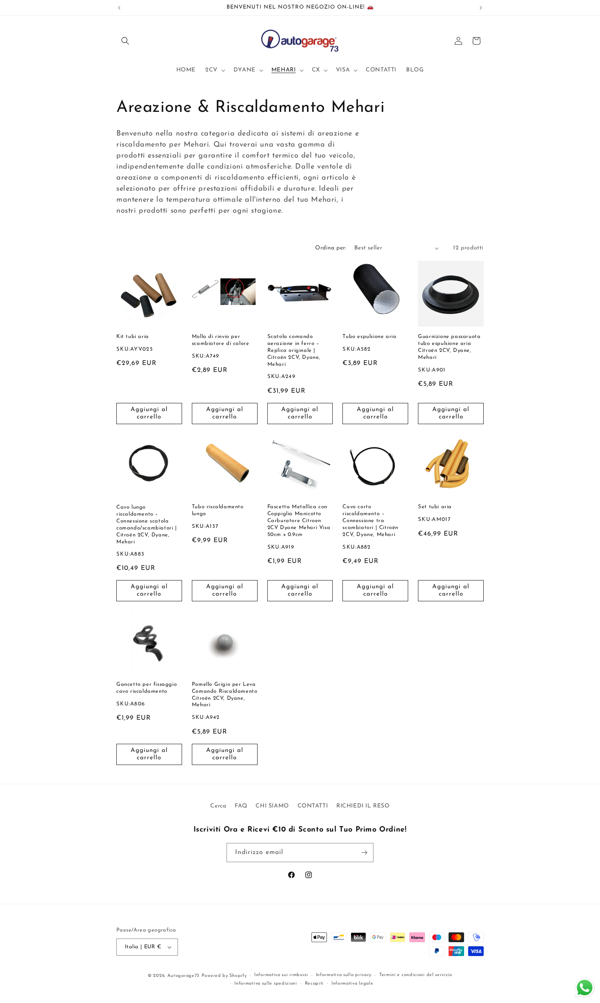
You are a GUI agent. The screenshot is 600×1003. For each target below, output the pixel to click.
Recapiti (314, 983)
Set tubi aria (435, 506)
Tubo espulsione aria (369, 336)
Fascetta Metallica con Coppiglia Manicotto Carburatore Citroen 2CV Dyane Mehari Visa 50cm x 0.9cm (299, 520)
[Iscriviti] (364, 852)
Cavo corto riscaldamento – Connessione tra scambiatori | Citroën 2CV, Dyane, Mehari (370, 520)
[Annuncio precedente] (119, 8)
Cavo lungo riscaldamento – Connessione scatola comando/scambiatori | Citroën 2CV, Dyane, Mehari (146, 524)
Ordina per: (330, 248)
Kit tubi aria (132, 336)
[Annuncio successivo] (481, 8)
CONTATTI (313, 806)
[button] (125, 41)
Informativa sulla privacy (344, 975)
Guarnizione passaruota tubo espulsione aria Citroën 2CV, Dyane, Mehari (449, 347)
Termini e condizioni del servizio (415, 975)
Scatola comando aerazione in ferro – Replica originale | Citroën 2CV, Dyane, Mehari (293, 350)
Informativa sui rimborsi (281, 975)
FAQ (241, 806)
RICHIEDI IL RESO (363, 806)
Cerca (218, 806)
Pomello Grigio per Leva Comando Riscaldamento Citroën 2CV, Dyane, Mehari (225, 695)
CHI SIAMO (272, 806)
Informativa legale (352, 983)
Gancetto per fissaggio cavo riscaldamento (146, 688)
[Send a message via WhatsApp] (584, 987)
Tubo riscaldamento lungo (218, 510)
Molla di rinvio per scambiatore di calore (220, 340)
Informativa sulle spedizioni (265, 983)
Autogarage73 (183, 976)
